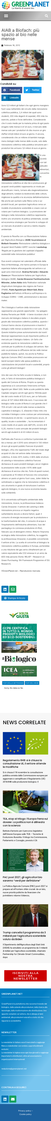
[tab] (13, 683)
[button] (6, 16)
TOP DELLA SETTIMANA (13, 683)
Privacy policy (24, 1111)
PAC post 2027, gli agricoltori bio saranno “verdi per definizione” (22, 879)
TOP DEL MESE (32, 683)
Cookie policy (25, 1114)
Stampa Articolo (16, 598)
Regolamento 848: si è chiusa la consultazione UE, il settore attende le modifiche (24, 764)
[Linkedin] (4, 589)
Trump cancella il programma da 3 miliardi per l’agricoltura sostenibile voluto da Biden (24, 936)
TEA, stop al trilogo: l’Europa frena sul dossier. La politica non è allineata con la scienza (25, 822)
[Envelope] (12, 589)
